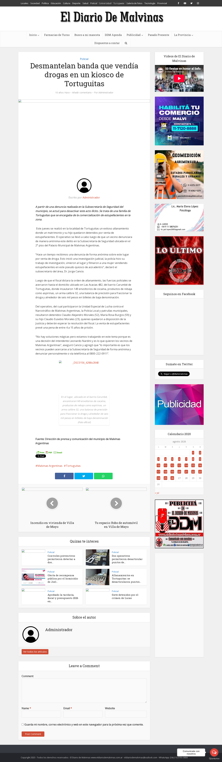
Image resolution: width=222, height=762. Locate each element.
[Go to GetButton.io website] (214, 759)
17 (158, 471)
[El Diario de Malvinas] (111, 16)
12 (172, 465)
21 (186, 471)
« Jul (157, 492)
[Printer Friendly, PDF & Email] (49, 452)
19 (172, 471)
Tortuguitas (73, 466)
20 (179, 471)
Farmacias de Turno (57, 35)
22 (193, 471)
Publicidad (134, 35)
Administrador (105, 92)
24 (158, 478)
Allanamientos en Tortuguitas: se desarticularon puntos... (126, 578)
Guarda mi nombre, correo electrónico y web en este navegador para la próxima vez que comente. (83, 724)
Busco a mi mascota (87, 35)
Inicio (33, 35)
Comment (27, 676)
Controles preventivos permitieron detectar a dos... (61, 559)
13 (179, 465)
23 (200, 471)
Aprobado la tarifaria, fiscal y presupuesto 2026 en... (63, 598)
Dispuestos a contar (107, 43)
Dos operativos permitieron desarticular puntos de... (127, 559)
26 (172, 478)
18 (165, 471)
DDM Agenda (113, 35)
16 (200, 465)
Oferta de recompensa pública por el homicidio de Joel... (63, 578)
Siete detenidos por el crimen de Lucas (125, 596)
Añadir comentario (82, 92)
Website (110, 708)
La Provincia (182, 35)
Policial (84, 59)
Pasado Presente (158, 35)
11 (165, 465)
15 (193, 465)
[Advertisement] (179, 605)
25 (165, 478)
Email (67, 708)
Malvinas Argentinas (49, 466)
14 (186, 465)
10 (158, 465)
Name (26, 708)
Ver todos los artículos (35, 651)
